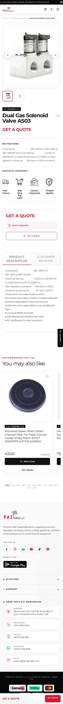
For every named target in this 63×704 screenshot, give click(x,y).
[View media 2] (19, 96)
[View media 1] (7, 96)
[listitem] (6, 549)
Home (4, 18)
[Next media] (55, 55)
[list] (31, 430)
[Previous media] (8, 55)
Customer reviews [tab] (45, 259)
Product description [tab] (17, 259)
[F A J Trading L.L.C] (10, 9)
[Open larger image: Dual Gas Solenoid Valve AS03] (31, 55)
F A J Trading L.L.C (11, 109)
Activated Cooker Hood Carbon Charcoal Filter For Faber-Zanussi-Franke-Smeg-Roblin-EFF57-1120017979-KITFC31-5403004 (26, 436)
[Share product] (57, 116)
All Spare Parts (18, 18)
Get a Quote (53, 698)
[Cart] (45, 9)
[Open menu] (58, 9)
